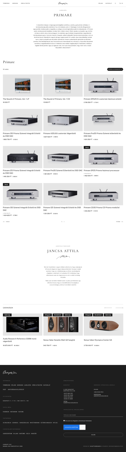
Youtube (20, 411)
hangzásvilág (24, 422)
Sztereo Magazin (46, 422)
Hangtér (34, 433)
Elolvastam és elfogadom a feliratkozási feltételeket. (78, 420)
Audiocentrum (7, 433)
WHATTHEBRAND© (95, 446)
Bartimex (22, 433)
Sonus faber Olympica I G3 (95, 340)
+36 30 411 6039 (68, 398)
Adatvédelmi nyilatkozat (16, 389)
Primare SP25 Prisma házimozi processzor (101, 170)
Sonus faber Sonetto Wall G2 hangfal (19, 340)
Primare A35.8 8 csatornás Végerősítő (59, 133)
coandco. (15, 422)
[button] (6, 3)
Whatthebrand (35, 422)
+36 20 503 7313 (98, 392)
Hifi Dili (55, 422)
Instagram (13, 411)
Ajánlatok (27, 385)
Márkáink (20, 385)
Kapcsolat (109, 3)
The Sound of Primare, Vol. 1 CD (56, 99)
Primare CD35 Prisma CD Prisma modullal (102, 207)
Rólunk (13, 385)
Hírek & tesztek (37, 385)
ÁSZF (4, 389)
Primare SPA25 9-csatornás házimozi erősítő (102, 99)
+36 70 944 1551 (68, 393)
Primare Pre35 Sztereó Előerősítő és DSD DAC (62, 170)
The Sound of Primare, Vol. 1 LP (16, 99)
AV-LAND (15, 433)
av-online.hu (7, 422)
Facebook (6, 411)
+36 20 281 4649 (68, 395)
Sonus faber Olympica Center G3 (57, 340)
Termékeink (6, 385)
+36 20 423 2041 (68, 397)
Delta (28, 433)
